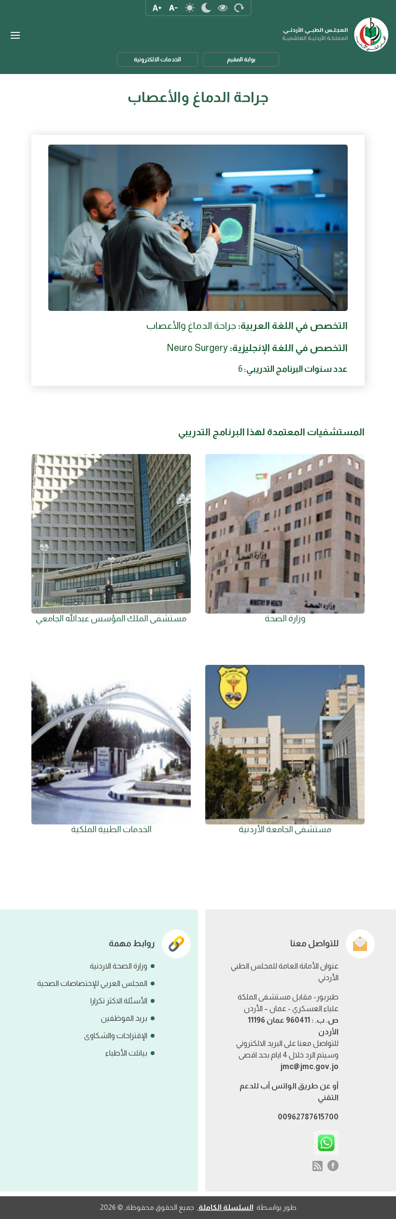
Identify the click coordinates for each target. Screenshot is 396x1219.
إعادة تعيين (239, 7)
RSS (317, 1166)
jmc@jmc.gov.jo (309, 1066)
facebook (333, 1166)
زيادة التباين (222, 7)
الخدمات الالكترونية (157, 59)
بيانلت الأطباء (126, 1053)
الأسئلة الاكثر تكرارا (118, 1001)
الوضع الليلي (206, 7)
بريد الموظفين (124, 1018)
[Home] (336, 29)
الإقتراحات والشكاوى (115, 1035)
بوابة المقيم (241, 59)
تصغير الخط (173, 7)
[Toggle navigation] (15, 35)
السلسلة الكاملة (226, 1207)
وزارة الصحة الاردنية (118, 966)
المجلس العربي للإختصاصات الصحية (92, 983)
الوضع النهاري (190, 7)
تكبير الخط (157, 7)
